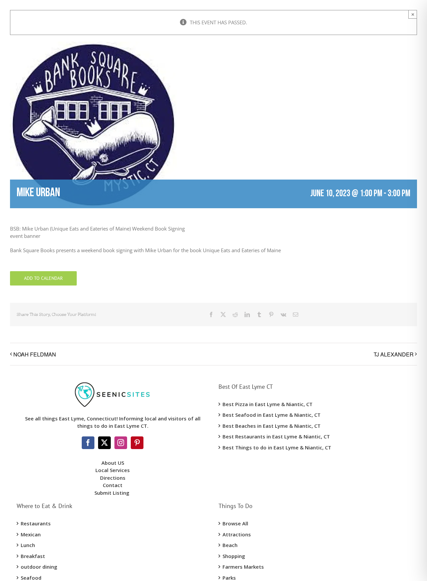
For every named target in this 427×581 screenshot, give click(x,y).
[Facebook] (88, 442)
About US (112, 462)
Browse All (235, 523)
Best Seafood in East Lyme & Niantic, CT (272, 414)
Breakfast (33, 556)
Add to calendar (43, 278)
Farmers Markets (243, 566)
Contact (112, 485)
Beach (230, 545)
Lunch (28, 545)
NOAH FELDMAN (34, 354)
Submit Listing (112, 492)
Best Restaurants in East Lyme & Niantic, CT (276, 436)
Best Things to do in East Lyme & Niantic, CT (277, 447)
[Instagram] (120, 442)
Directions (112, 477)
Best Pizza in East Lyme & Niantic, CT (268, 404)
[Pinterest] (137, 442)
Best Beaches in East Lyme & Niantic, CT (272, 425)
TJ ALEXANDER (394, 354)
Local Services (112, 470)
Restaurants (36, 523)
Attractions (237, 534)
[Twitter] (104, 442)
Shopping (234, 556)
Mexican (31, 534)
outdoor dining (39, 566)
